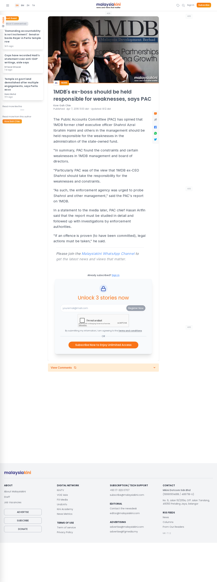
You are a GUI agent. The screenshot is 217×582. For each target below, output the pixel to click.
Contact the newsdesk (123, 508)
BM (22, 5)
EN (17, 5)
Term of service (66, 527)
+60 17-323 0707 (120, 490)
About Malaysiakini (15, 491)
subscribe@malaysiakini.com (127, 495)
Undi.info (62, 504)
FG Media (62, 499)
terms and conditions (130, 330)
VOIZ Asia (62, 495)
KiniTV (60, 490)
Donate (23, 529)
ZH (28, 5)
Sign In (190, 5)
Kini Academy (65, 509)
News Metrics (64, 514)
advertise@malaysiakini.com (127, 527)
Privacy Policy (65, 532)
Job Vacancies (12, 502)
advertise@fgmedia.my (124, 531)
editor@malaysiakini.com (125, 513)
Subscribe (203, 5)
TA (33, 5)
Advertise (23, 512)
